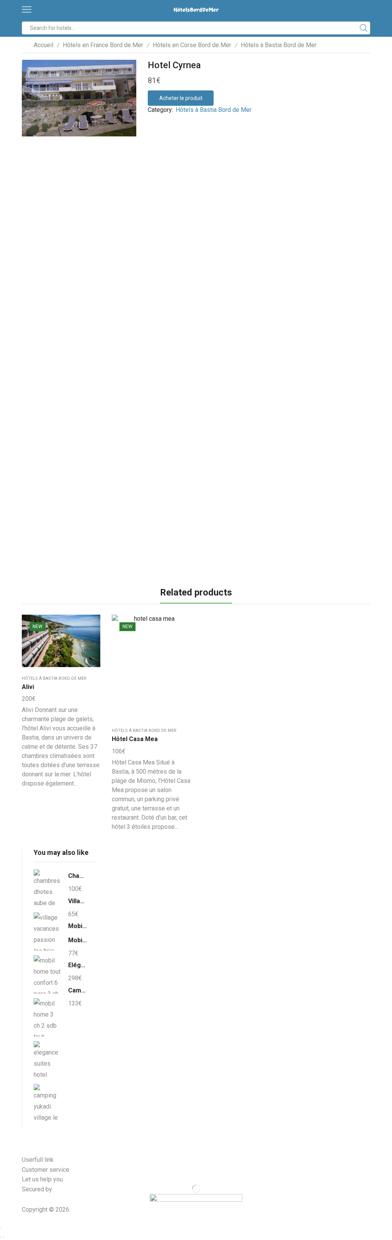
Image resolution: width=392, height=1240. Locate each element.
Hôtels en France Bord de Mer (103, 45)
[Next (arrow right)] (4, 1237)
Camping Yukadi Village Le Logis (77, 990)
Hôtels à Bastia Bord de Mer (279, 45)
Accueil (43, 45)
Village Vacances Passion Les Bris (77, 901)
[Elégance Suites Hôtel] (47, 1060)
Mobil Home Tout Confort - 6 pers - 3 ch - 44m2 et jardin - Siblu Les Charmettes (77, 926)
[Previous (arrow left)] (1, 1237)
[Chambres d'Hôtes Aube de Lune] (47, 889)
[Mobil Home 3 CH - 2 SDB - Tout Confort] (47, 1017)
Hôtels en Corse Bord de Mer (192, 45)
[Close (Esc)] (1, 1228)
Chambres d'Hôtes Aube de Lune (77, 875)
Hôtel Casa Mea (135, 739)
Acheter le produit (181, 98)
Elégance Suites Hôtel (77, 965)
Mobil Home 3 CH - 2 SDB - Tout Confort (77, 940)
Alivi (28, 687)
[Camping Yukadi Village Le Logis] (47, 1102)
